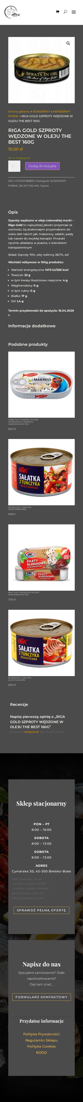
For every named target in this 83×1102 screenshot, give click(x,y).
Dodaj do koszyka (42, 166)
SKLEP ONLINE (29, 185)
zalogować (31, 732)
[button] (68, 43)
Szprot (44, 185)
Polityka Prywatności (41, 1034)
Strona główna (19, 111)
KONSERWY (41, 111)
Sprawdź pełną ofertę (41, 910)
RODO (41, 1053)
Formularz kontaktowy (42, 997)
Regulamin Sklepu (41, 1040)
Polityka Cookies (41, 1046)
